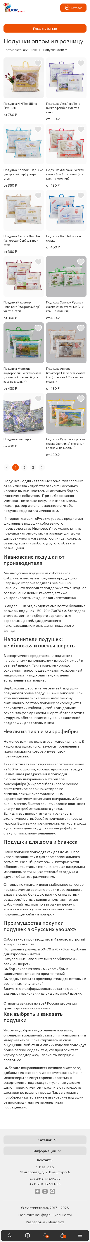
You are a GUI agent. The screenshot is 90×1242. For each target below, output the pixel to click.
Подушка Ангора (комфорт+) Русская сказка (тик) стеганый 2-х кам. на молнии (65, 375)
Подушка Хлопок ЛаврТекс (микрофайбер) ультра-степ (23, 174)
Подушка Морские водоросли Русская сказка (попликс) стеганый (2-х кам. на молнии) (22, 375)
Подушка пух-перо (17, 439)
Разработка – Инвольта (45, 1222)
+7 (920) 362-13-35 (45, 1184)
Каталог (76, 8)
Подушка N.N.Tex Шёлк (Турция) (20, 106)
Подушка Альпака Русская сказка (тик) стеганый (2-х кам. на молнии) (65, 174)
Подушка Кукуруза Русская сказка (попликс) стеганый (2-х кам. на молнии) (65, 443)
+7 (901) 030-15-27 (45, 1179)
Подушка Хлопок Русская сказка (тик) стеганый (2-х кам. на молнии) (64, 306)
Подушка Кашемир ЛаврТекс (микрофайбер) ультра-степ (21, 306)
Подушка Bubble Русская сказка (63, 238)
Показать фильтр (45, 28)
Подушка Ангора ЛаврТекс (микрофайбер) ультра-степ (22, 240)
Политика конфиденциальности (45, 1215)
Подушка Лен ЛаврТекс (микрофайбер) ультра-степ (63, 108)
